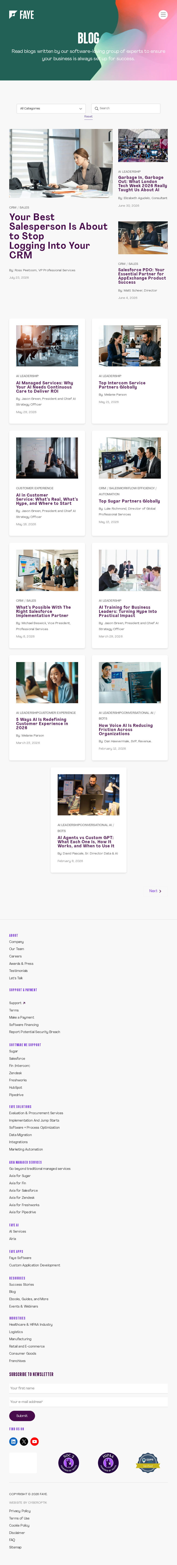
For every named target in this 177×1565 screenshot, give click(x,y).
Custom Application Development (34, 1265)
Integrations (18, 1142)
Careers (15, 956)
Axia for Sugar (20, 1176)
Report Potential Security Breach (34, 1032)
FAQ (12, 1540)
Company (16, 942)
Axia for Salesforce (23, 1190)
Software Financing (24, 1025)
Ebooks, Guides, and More (28, 1299)
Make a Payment (21, 1017)
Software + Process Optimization (34, 1127)
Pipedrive (16, 1095)
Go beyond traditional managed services (40, 1169)
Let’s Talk (16, 978)
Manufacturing (20, 1339)
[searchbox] (125, 109)
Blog (12, 1292)
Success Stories (21, 1284)
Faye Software (20, 1258)
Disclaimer (17, 1533)
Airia (12, 1239)
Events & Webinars (23, 1306)
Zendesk (15, 1073)
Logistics (16, 1332)
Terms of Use (19, 1518)
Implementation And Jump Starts (34, 1120)
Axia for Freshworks (24, 1205)
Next (153, 891)
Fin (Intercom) (19, 1066)
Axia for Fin (17, 1183)
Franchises (17, 1361)
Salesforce (17, 1058)
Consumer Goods (22, 1353)
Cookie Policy (19, 1525)
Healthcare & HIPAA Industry (31, 1324)
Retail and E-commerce (27, 1346)
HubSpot (15, 1087)
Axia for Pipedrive (22, 1212)
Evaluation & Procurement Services (36, 1113)
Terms (14, 1010)
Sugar (13, 1051)
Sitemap (15, 1547)
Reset (88, 116)
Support (16, 1003)
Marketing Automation (26, 1149)
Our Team (16, 949)
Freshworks (18, 1080)
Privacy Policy (20, 1511)
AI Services (17, 1231)
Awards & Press (21, 963)
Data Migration (20, 1135)
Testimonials (18, 971)
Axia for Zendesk (21, 1198)
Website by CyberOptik (28, 1502)
